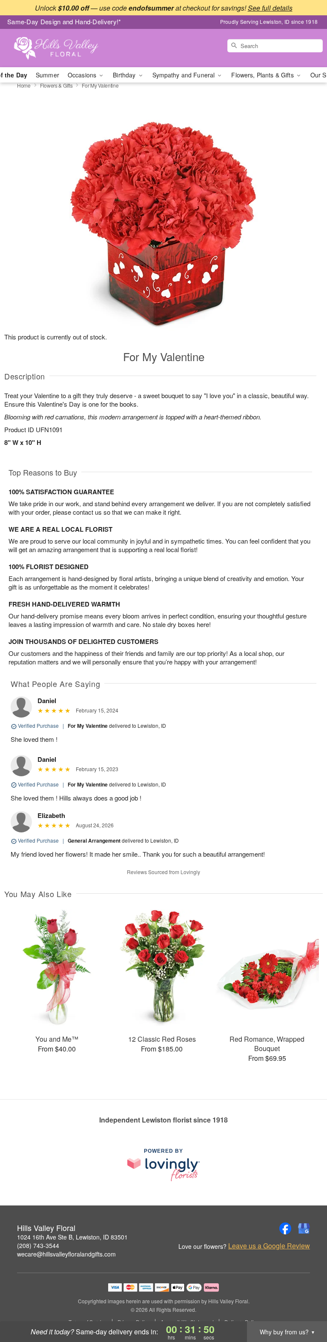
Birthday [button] (125, 75)
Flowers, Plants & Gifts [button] (263, 75)
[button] (304, 1305)
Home (24, 85)
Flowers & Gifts (56, 85)
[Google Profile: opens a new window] (304, 1228)
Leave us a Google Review (269, 1246)
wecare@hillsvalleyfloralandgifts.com (66, 1254)
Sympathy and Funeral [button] (184, 75)
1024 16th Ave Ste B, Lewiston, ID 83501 (72, 1237)
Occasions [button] (83, 75)
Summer (47, 75)
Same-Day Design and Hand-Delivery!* (64, 21)
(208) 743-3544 (38, 1245)
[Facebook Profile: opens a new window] (285, 1228)
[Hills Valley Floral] (56, 48)
